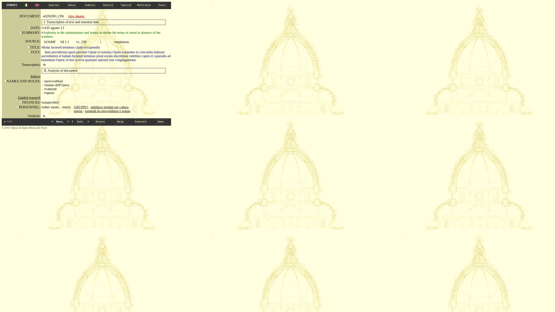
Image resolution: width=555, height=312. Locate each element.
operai (78, 111)
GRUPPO (81, 107)
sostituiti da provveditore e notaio (107, 111)
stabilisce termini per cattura (110, 107)
